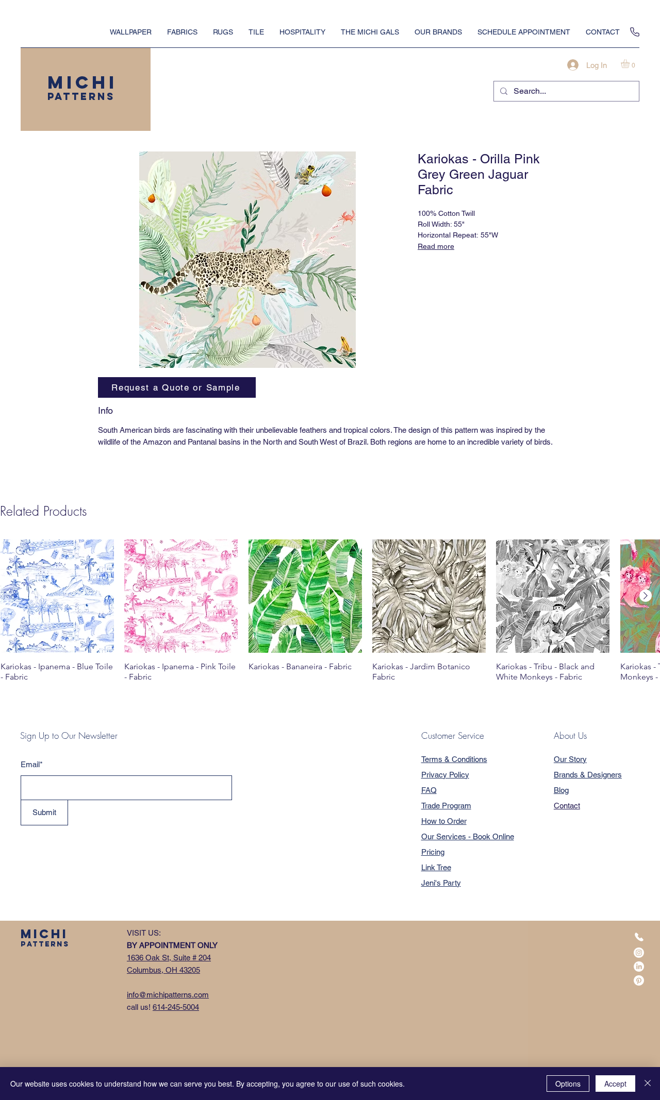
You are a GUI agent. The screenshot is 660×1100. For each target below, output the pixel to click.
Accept (615, 1083)
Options (568, 1083)
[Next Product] (645, 595)
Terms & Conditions (454, 759)
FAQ (429, 790)
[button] (630, 63)
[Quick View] (57, 596)
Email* (32, 764)
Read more (436, 246)
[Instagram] (639, 952)
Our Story (570, 759)
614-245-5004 (176, 1007)
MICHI (82, 82)
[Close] (647, 1083)
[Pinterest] (639, 980)
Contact (567, 805)
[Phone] (634, 32)
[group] (330, 615)
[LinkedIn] (639, 966)
